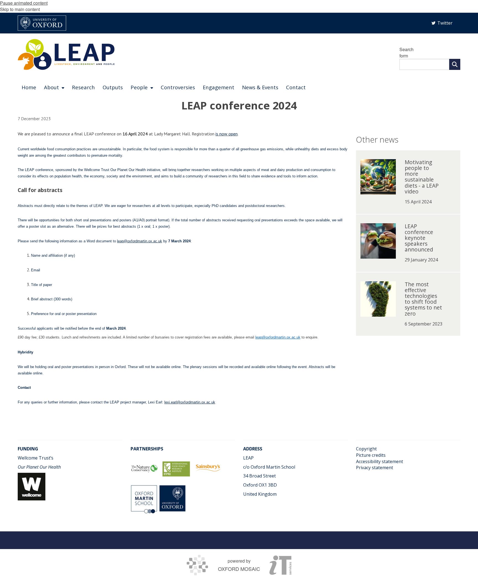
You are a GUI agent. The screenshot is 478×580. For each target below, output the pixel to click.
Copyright (366, 449)
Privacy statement (374, 467)
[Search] (454, 64)
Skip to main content (20, 9)
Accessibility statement (379, 461)
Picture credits (371, 455)
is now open (226, 134)
